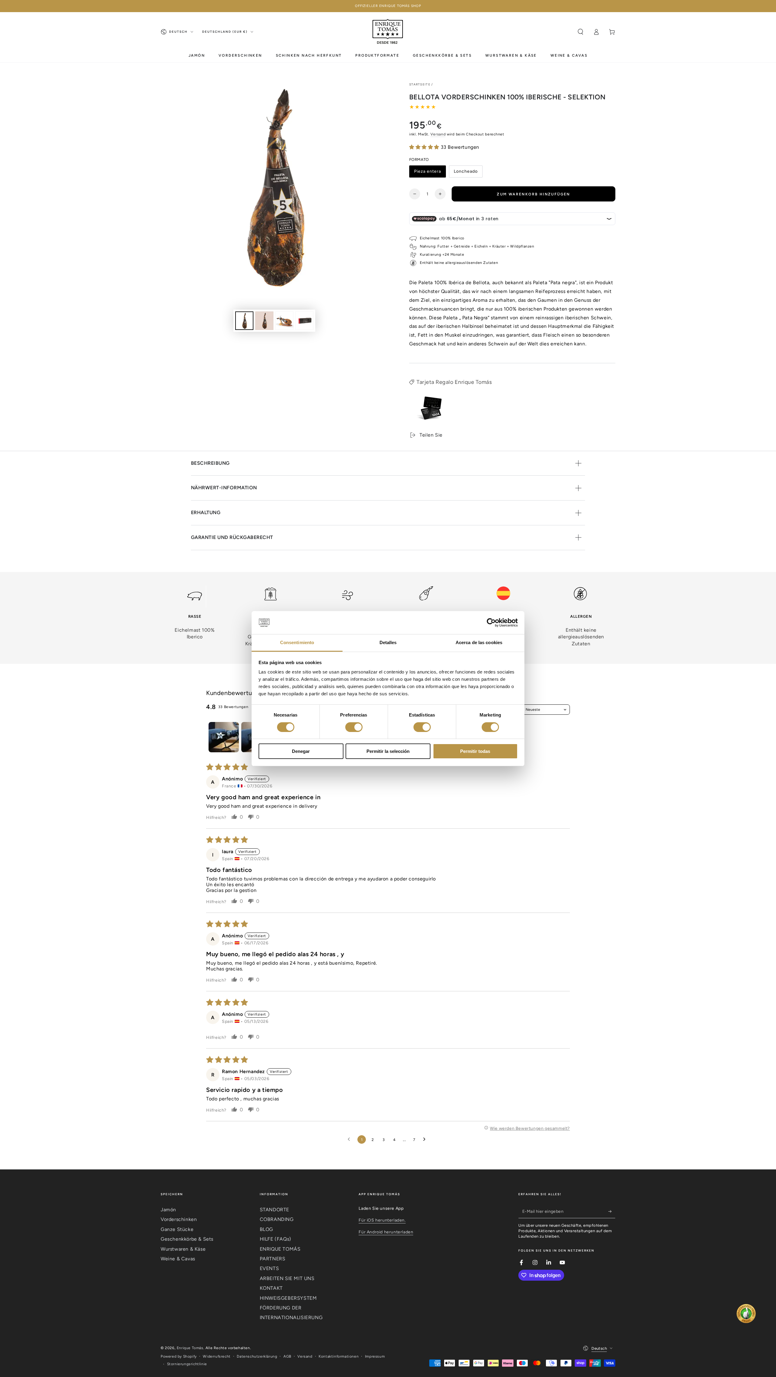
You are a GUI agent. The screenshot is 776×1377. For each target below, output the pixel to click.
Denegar (301, 751)
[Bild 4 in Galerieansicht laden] (304, 320)
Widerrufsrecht (216, 1356)
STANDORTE (274, 1209)
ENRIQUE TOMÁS (280, 1249)
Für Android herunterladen (386, 1232)
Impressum (375, 1356)
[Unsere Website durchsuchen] (580, 31)
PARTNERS (273, 1259)
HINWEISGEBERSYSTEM (288, 1298)
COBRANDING (277, 1219)
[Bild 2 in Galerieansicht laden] (264, 320)
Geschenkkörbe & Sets (187, 1239)
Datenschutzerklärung (257, 1356)
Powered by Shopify (179, 1356)
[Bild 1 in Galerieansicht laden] (244, 320)
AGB (287, 1356)
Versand (438, 134)
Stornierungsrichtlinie (187, 1364)
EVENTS (269, 1268)
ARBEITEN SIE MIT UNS (287, 1278)
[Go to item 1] (224, 737)
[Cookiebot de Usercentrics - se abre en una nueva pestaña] (491, 622)
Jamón (168, 1209)
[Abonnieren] (611, 1211)
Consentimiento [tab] (297, 642)
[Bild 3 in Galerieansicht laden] (284, 320)
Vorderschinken (179, 1219)
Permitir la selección (388, 751)
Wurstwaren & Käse (183, 1249)
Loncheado (466, 173)
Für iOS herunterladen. (382, 1220)
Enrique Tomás (190, 1348)
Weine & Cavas (178, 1259)
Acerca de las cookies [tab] (479, 642)
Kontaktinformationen (339, 1356)
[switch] (354, 727)
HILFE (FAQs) (275, 1239)
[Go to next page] (426, 1139)
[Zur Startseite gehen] (388, 31)
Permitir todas (475, 751)
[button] (425, 147)
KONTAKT (271, 1288)
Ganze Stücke (177, 1229)
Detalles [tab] (388, 642)
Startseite (419, 84)
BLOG (266, 1229)
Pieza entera (427, 173)
